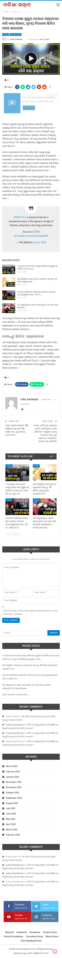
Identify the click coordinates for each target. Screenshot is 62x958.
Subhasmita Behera (15, 724)
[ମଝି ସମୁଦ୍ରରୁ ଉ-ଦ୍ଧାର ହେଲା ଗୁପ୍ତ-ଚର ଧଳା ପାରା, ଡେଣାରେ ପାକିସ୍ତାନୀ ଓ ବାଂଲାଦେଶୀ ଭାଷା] (8, 308)
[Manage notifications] (55, 951)
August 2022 (12, 803)
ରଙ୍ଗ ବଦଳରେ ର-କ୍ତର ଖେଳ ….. (16, 694)
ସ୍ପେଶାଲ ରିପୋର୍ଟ (15, 34)
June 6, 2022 (39, 242)
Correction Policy (34, 936)
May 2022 (10, 819)
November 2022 (14, 787)
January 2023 (12, 777)
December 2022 (13, 782)
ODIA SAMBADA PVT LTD (38, 953)
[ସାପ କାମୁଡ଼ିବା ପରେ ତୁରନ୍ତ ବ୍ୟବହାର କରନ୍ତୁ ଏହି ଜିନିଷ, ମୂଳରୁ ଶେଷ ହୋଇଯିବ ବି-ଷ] (8, 282)
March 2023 (11, 766)
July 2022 (10, 808)
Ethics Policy (52, 936)
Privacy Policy (50, 932)
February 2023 (13, 771)
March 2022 (11, 829)
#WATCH (19, 217)
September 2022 (14, 798)
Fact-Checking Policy (31, 941)
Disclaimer (34, 932)
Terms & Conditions (13, 936)
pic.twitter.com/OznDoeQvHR (31, 235)
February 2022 (13, 835)
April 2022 (11, 824)
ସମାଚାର (5, 34)
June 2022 (11, 813)
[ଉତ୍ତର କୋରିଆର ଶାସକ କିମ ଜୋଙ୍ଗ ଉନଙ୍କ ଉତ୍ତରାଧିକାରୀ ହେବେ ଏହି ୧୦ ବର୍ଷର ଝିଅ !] (8, 295)
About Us (9, 932)
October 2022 (12, 792)
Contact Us (21, 932)
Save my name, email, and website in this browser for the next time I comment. (30, 612)
